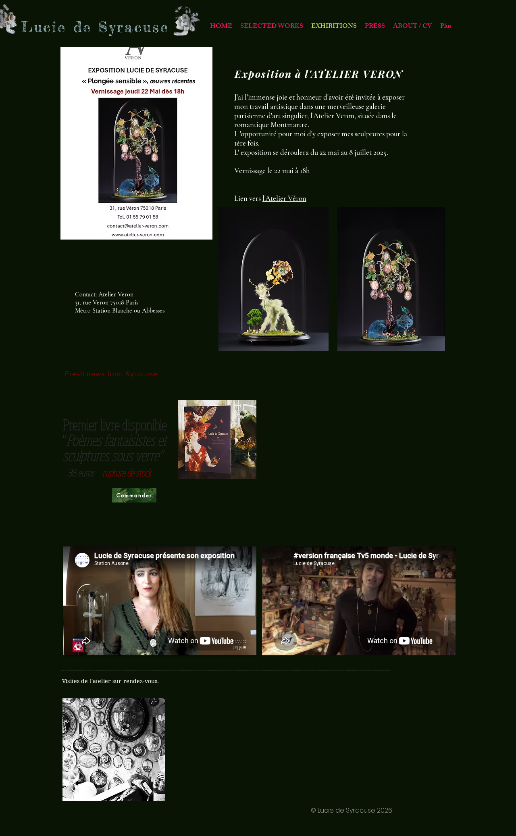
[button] (271, 27)
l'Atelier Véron (284, 198)
